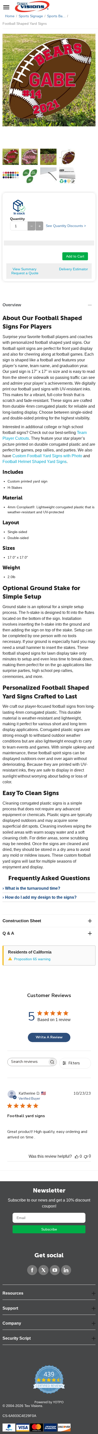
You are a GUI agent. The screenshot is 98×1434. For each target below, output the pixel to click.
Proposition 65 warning (32, 959)
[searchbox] (28, 1061)
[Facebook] (32, 1270)
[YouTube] (55, 1270)
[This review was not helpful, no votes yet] (85, 1156)
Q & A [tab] (8, 933)
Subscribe (49, 1229)
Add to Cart (75, 256)
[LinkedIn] (66, 1270)
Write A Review (49, 1037)
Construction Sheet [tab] (22, 920)
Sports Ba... (56, 16)
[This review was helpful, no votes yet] (76, 1156)
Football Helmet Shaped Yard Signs (35, 461)
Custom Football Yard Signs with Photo (47, 456)
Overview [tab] (12, 305)
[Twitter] (43, 1270)
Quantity (17, 219)
